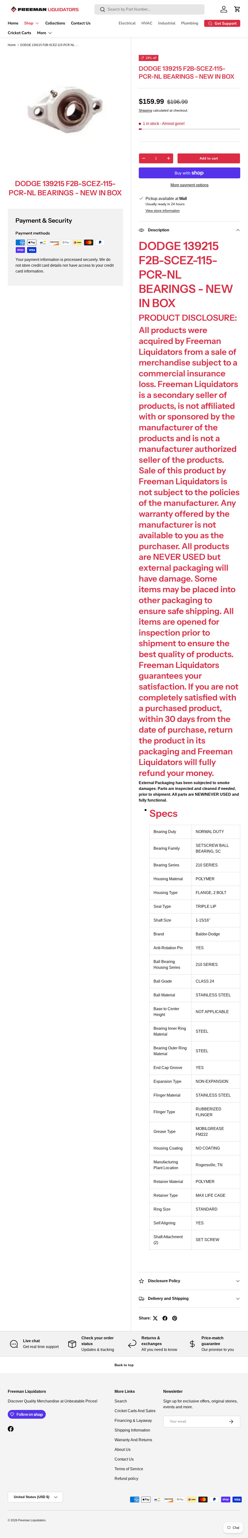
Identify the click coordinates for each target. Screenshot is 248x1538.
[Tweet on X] (155, 1318)
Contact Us (81, 23)
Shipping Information (132, 1430)
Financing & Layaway (133, 1420)
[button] (237, 9)
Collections (55, 23)
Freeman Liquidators (32, 1520)
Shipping (145, 110)
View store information (163, 210)
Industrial (166, 23)
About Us (123, 1449)
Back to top (124, 1365)
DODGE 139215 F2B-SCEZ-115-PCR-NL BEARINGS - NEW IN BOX (49, 45)
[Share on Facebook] (165, 1318)
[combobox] (149, 9)
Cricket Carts (19, 33)
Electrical (127, 23)
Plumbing (189, 23)
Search (121, 1401)
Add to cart (209, 158)
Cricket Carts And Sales (135, 1411)
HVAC (146, 23)
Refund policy (126, 1479)
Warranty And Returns (133, 1440)
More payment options (189, 185)
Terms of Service (129, 1469)
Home (13, 23)
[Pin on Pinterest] (174, 1318)
